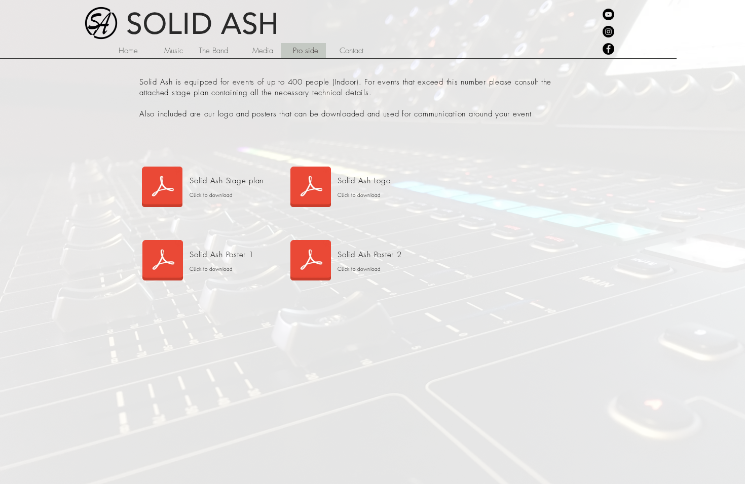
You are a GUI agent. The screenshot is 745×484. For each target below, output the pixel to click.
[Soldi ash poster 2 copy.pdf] (310, 262)
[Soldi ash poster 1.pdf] (162, 262)
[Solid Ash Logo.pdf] (310, 188)
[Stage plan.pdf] (162, 188)
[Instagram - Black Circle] (608, 31)
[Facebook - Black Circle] (608, 49)
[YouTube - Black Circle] (608, 14)
